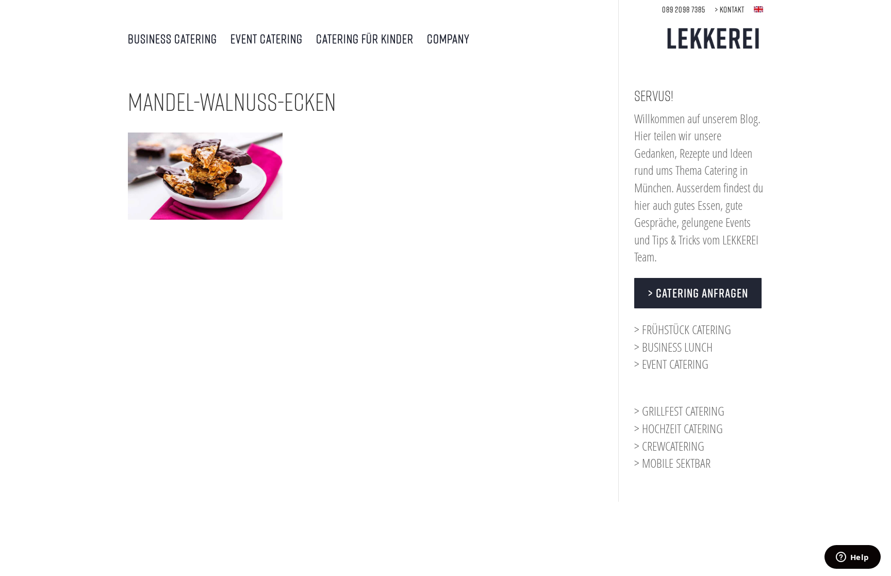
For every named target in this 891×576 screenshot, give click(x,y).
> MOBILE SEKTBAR (672, 462)
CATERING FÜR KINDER (365, 40)
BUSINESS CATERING (172, 40)
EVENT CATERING (266, 40)
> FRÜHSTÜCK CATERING (682, 329)
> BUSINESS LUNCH (673, 346)
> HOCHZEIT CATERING (678, 428)
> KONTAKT (730, 9)
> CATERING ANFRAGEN (698, 293)
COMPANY (448, 40)
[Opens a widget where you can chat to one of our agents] (852, 558)
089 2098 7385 (683, 9)
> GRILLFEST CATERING (679, 410)
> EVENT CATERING (671, 363)
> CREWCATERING (669, 445)
